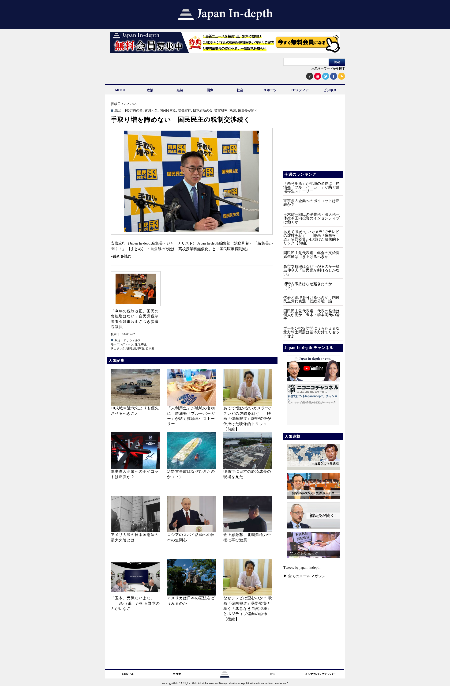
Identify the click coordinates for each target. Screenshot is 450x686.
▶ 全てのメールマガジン (304, 576)
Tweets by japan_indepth (301, 567)
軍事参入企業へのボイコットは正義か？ (311, 203)
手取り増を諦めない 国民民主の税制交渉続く (180, 119)
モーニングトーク (122, 344)
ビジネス (330, 90)
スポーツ (270, 90)
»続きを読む (121, 256)
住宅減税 (140, 344)
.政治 (117, 110)
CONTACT (129, 674)
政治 (150, 90)
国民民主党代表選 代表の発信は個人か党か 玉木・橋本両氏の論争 (311, 314)
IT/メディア (300, 90)
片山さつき (118, 348)
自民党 (150, 348)
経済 (180, 90)
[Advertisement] (312, 136)
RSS (272, 674)
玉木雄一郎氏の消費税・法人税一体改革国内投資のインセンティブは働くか (311, 218)
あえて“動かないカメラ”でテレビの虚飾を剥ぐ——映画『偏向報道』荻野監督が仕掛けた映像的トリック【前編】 (247, 418)
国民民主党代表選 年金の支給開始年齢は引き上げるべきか (311, 255)
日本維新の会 (203, 110)
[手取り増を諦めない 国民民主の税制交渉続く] (192, 181)
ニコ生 (176, 674)
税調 (232, 110)
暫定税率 (221, 110)
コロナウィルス (131, 340)
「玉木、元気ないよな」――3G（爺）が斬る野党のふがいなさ (135, 603)
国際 (210, 90)
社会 (240, 90)
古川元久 (151, 110)
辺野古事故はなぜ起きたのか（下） (307, 286)
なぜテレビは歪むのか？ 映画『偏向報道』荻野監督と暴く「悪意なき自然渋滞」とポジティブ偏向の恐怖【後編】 (247, 608)
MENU (120, 90)
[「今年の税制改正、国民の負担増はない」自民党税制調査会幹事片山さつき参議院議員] (135, 288)
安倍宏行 (184, 110)
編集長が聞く (248, 110)
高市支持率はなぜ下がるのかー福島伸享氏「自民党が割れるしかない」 (311, 270)
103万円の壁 (134, 110)
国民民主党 (168, 110)
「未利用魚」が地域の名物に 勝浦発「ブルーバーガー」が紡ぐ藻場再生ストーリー (311, 187)
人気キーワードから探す (328, 68)
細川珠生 (139, 348)
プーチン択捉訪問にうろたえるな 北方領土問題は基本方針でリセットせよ (313, 332)
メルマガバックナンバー (320, 674)
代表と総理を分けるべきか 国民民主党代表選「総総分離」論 (311, 299)
